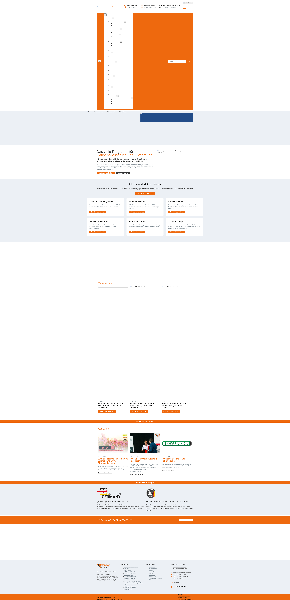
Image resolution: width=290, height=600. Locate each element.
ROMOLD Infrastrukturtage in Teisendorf (143, 460)
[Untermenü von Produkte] (113, 18)
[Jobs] (160, 6)
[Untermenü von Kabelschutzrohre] (121, 42)
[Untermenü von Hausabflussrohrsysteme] (125, 22)
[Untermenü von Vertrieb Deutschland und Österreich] (132, 98)
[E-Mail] (141, 6)
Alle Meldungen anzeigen (145, 483)
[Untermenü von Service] (112, 87)
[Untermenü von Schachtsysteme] (120, 34)
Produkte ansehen (97, 212)
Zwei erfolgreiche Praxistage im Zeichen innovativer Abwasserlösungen (113, 461)
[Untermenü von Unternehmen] (116, 61)
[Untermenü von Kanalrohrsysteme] (121, 29)
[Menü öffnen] (99, 61)
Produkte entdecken (105, 173)
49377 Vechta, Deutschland (180, 568)
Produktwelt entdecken (145, 193)
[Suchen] (189, 61)
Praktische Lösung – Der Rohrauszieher (173, 460)
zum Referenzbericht (107, 411)
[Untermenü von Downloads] (114, 76)
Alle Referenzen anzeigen (145, 421)
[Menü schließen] (105, 14)
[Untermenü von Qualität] (112, 52)
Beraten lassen (123, 173)
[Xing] (171, 587)
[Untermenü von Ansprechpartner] (117, 96)
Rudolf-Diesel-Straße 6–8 (179, 567)
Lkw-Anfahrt (176, 582)
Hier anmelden (186, 520)
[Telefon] (124, 6)
